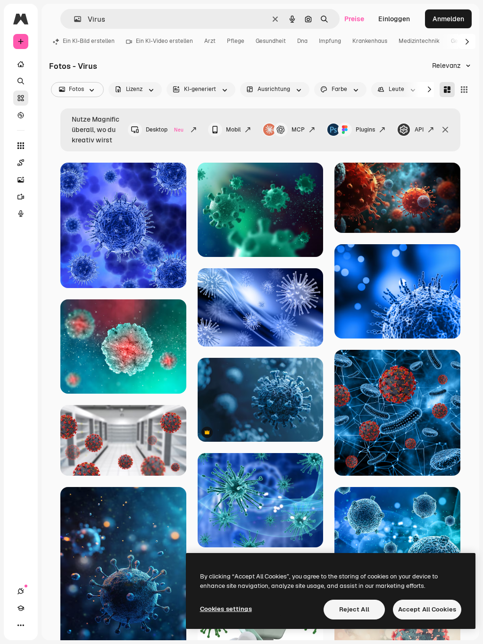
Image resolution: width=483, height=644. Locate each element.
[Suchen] (20, 81)
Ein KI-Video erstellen (164, 41)
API (419, 129)
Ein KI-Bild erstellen (89, 41)
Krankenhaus (369, 41)
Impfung (330, 41)
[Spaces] (20, 162)
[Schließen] (445, 129)
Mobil (233, 129)
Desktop (164, 129)
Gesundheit (271, 41)
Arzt (210, 41)
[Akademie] (20, 608)
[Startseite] (20, 64)
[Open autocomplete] (74, 19)
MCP (298, 129)
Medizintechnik (419, 41)
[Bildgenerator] (20, 179)
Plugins (365, 129)
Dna (302, 41)
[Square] (464, 89)
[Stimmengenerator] (20, 213)
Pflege (235, 41)
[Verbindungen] (20, 591)
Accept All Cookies (427, 609)
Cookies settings (226, 609)
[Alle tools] (20, 145)
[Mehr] (20, 625)
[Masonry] (447, 89)
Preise (354, 19)
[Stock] (20, 98)
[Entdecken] (20, 115)
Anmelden (448, 19)
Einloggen (394, 19)
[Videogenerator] (20, 196)
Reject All (354, 609)
